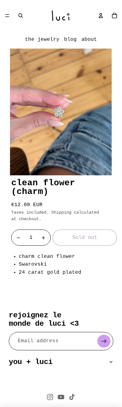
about (89, 39)
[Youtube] (61, 397)
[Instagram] (50, 397)
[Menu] (7, 15)
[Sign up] (103, 341)
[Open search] (21, 15)
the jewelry (42, 39)
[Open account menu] (101, 15)
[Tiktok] (72, 397)
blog (70, 39)
